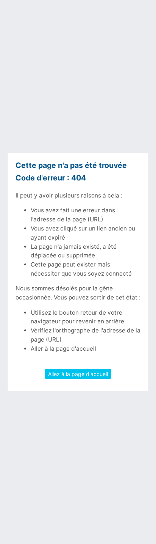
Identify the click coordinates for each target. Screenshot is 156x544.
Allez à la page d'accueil (78, 373)
